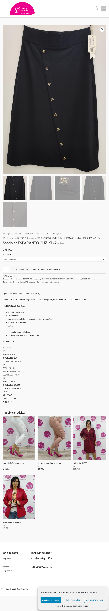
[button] (102, 29)
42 (4, 238)
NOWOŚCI (49, 238)
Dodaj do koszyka (21, 269)
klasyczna (33, 238)
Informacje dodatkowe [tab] (19, 293)
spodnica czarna (53, 282)
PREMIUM (59, 238)
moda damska (34, 282)
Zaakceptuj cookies (50, 600)
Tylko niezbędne (73, 600)
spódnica (28, 234)
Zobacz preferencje (94, 600)
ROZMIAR (7, 254)
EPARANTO (24, 282)
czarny (14, 238)
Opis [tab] (5, 293)
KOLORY (41, 238)
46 (10, 238)
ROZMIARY (69, 238)
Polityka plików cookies (64, 606)
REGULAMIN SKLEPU (80, 606)
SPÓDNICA (87, 238)
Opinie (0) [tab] (35, 293)
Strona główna (8, 234)
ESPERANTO (19, 234)
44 (7, 238)
